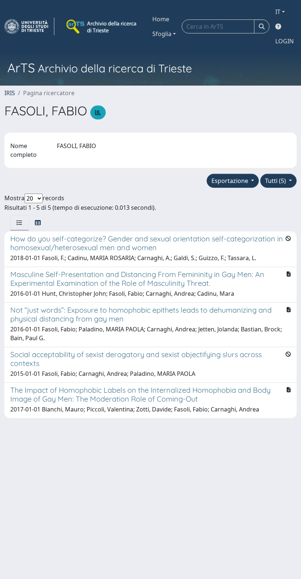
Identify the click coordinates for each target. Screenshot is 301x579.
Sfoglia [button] (161, 34)
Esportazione (230, 181)
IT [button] (277, 12)
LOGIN (284, 41)
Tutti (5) (276, 181)
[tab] (19, 222)
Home (160, 19)
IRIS (9, 93)
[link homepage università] (102, 26)
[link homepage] (29, 26)
